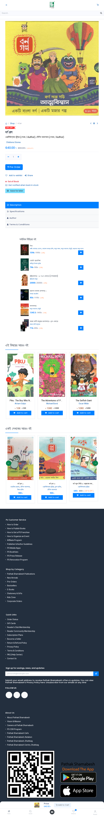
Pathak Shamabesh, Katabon (19, 737)
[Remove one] (8, 157)
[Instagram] (24, 695)
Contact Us (12, 658)
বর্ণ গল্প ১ (20, 483)
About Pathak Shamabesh (18, 717)
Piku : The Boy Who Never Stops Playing (20, 400)
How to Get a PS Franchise (18, 532)
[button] (80, 252)
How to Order (12, 524)
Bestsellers (12, 586)
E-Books (10, 589)
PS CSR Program (14, 729)
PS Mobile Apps (14, 548)
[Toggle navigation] (6, 4)
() (20, 137)
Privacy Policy (13, 647)
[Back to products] (94, 123)
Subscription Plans (15, 635)
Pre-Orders (12, 582)
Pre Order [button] (14, 167)
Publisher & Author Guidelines (19, 544)
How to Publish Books (16, 528)
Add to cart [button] (21, 413)
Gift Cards (11, 623)
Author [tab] (12, 218)
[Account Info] (95, 811)
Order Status (12, 619)
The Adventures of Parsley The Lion (52, 400)
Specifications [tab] (16, 211)
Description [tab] (15, 205)
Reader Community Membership (21, 631)
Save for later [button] (16, 190)
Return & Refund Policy (17, 643)
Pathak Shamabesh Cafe (18, 733)
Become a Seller (14, 639)
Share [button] (30, 175)
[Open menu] (52, 812)
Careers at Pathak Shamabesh (20, 725)
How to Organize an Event (18, 536)
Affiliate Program (14, 540)
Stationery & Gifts (14, 593)
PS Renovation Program (17, 560)
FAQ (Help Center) (14, 655)
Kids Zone (11, 597)
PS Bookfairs (12, 552)
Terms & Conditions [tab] (19, 224)
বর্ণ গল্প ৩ (52, 483)
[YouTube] (17, 695)
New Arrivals (12, 578)
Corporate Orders (14, 601)
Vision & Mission (14, 721)
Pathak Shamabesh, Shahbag (20, 741)
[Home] (9, 811)
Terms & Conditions (15, 651)
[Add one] (18, 157)
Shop (12, 123)
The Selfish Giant (84, 400)
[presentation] (8, 379)
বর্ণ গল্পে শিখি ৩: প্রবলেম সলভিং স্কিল (83, 483)
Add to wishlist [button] (15, 175)
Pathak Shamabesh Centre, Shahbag (23, 745)
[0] (98, 5)
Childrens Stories (13, 142)
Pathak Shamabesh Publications (21, 574)
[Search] (30, 811)
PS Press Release (14, 556)
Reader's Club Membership (18, 627)
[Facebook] (9, 695)
